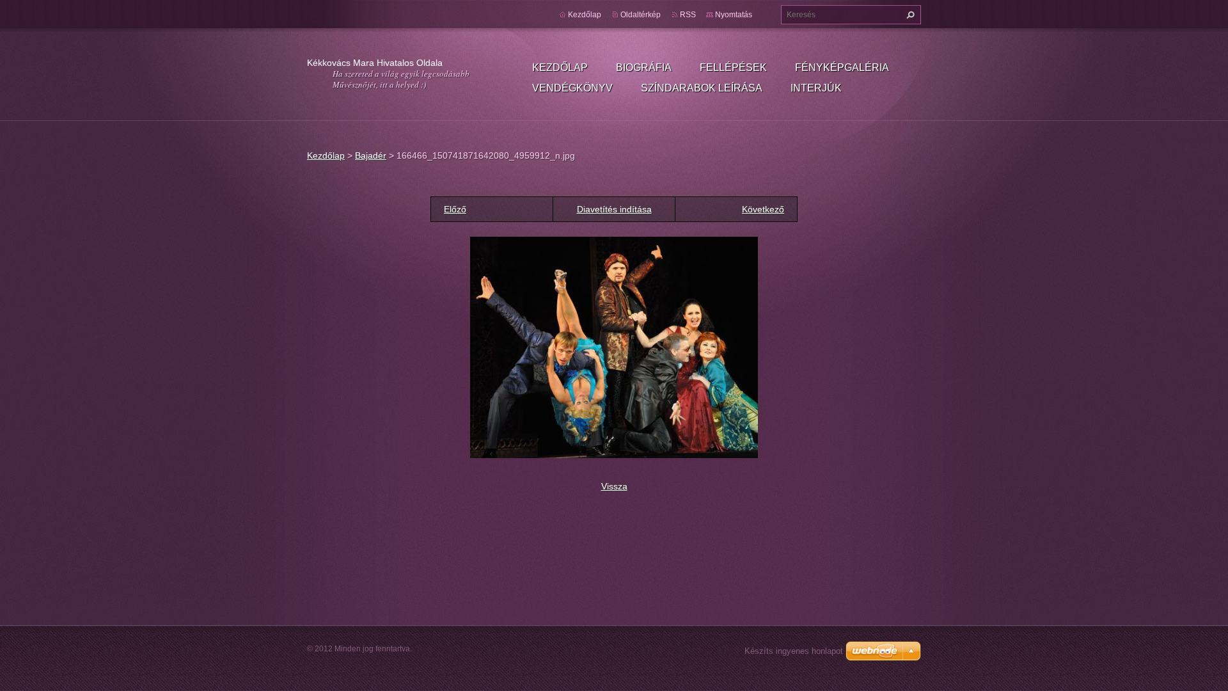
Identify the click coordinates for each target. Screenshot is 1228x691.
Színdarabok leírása (701, 88)
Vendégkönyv (572, 88)
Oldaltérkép (640, 14)
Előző (455, 209)
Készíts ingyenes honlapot (793, 651)
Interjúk (816, 88)
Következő (763, 209)
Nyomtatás (733, 14)
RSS (688, 14)
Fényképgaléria (842, 67)
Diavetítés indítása (614, 209)
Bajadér (370, 155)
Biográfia (644, 67)
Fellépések (733, 67)
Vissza (614, 486)
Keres (908, 14)
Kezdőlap (560, 67)
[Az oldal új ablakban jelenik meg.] (614, 347)
